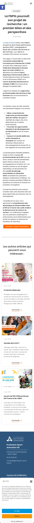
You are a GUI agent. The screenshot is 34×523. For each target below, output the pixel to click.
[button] (2, 7)
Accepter (17, 511)
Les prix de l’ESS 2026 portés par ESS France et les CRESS (16, 397)
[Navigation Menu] (31, 3)
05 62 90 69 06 (12, 457)
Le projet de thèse (9, 43)
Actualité (16, 11)
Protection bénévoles (12, 290)
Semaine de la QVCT (11, 343)
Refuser (17, 516)
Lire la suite (16, 310)
